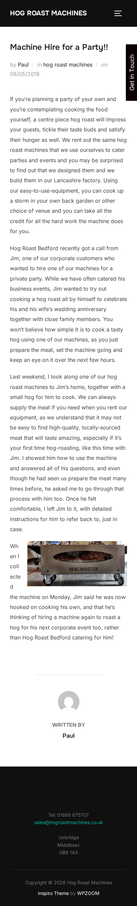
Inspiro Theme (53, 893)
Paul (23, 64)
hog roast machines (67, 64)
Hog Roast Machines (48, 13)
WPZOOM (88, 893)
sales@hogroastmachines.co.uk (68, 822)
